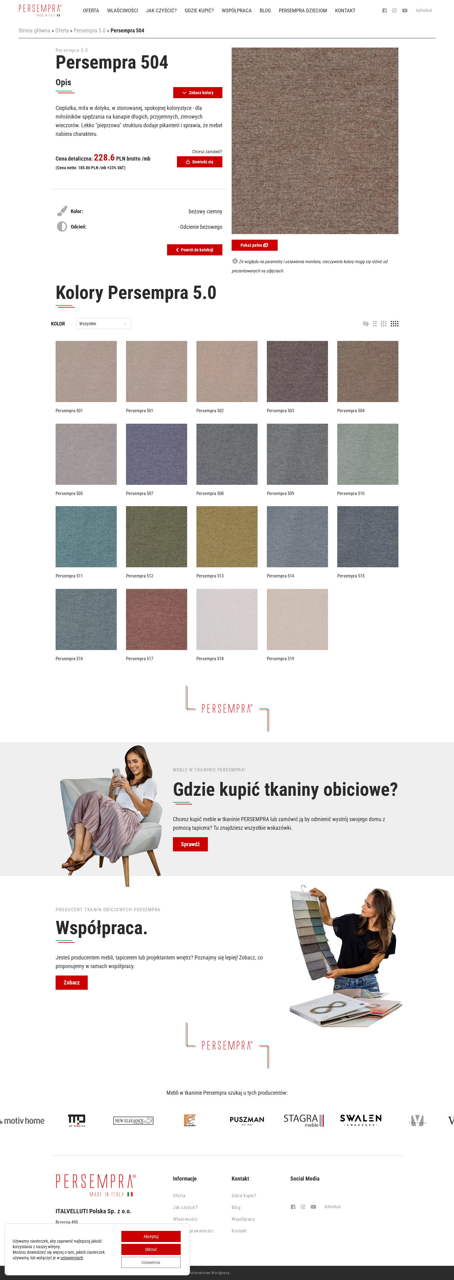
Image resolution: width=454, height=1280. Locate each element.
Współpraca (237, 10)
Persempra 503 (280, 410)
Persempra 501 (69, 410)
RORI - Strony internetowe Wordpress (197, 1272)
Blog (265, 10)
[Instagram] (394, 10)
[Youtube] (405, 10)
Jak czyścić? (161, 10)
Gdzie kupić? (199, 10)
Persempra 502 (210, 410)
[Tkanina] (86, 371)
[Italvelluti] (424, 10)
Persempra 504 (350, 410)
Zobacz (72, 982)
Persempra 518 (210, 658)
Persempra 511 (69, 576)
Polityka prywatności (193, 1231)
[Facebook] (384, 10)
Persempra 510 (350, 493)
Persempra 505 (69, 493)
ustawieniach (72, 1257)
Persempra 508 (210, 493)
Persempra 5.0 (90, 30)
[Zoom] (315, 141)
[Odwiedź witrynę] (43, 1120)
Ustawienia (150, 1262)
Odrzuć (151, 1249)
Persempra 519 (280, 658)
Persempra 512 (139, 576)
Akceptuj (151, 1236)
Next (443, 1121)
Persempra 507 (139, 493)
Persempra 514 (280, 576)
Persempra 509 (280, 493)
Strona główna (34, 30)
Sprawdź (190, 844)
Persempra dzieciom (303, 10)
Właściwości (122, 10)
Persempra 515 (350, 576)
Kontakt (345, 10)
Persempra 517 (139, 658)
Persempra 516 (69, 658)
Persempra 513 (210, 576)
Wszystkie (87, 323)
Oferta (91, 10)
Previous (10, 1121)
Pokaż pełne (252, 245)
